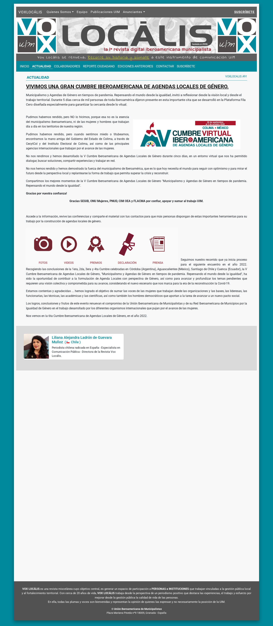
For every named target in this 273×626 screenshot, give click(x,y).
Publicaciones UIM (105, 12)
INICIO (24, 66)
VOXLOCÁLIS (30, 12)
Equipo (82, 12)
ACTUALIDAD (41, 66)
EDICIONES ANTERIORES (135, 66)
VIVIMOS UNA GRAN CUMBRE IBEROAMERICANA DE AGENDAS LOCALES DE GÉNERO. (127, 86)
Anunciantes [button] (132, 12)
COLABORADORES (67, 66)
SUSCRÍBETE (186, 66)
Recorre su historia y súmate (118, 57)
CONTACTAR (165, 66)
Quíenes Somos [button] (59, 12)
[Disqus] (136, 423)
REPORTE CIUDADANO (99, 66)
